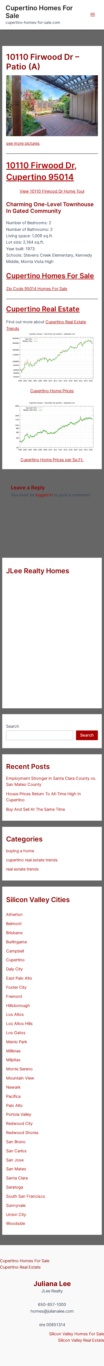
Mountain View (20, 1078)
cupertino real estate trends (32, 860)
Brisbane (14, 932)
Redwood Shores (22, 1132)
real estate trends (22, 869)
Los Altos (15, 1014)
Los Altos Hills (19, 1023)
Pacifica (13, 1096)
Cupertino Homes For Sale (39, 12)
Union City (16, 1214)
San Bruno (16, 1141)
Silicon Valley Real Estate (81, 1340)
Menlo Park (16, 1041)
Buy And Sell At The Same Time (35, 809)
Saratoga (14, 1187)
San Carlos (16, 1150)
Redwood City (19, 1123)
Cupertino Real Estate (43, 309)
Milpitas (13, 1059)
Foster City (16, 987)
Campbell (15, 951)
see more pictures (23, 143)
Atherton (14, 914)
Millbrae (13, 1051)
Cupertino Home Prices (52, 390)
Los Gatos (16, 1032)
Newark (13, 1087)
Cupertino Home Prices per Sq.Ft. (52, 459)
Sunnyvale (16, 1205)
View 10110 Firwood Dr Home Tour (52, 191)
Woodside (15, 1223)
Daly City (14, 969)
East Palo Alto (19, 978)
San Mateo (16, 1168)
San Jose (15, 1160)
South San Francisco (25, 1196)
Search (12, 726)
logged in (44, 494)
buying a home (20, 850)
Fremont (14, 996)
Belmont (14, 923)
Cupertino (15, 959)
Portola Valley (18, 1114)
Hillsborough (18, 1005)
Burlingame (16, 941)
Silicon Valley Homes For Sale (76, 1333)
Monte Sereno (19, 1069)
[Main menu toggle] (92, 14)
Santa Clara (17, 1178)
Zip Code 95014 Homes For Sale (36, 288)
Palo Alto (14, 1105)
